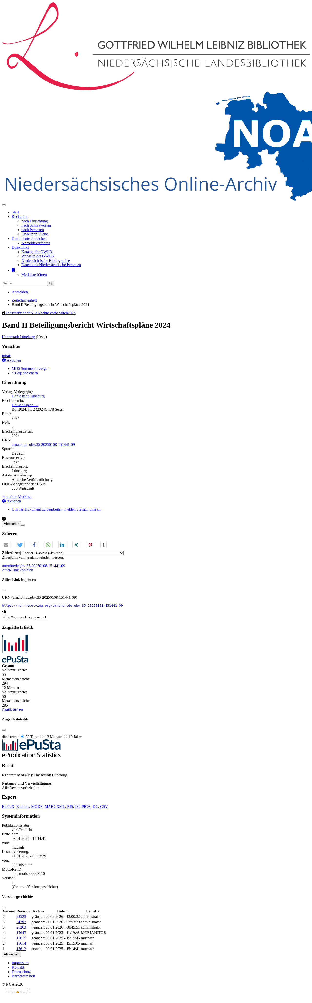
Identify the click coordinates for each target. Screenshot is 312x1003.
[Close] (4, 590)
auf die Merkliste (19, 497)
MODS (37, 806)
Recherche (20, 216)
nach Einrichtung (34, 221)
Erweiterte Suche (34, 234)
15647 (21, 933)
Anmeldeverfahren (35, 243)
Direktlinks (20, 247)
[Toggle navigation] (4, 205)
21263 (21, 927)
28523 (21, 916)
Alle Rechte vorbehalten (49, 313)
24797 (21, 922)
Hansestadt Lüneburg (18, 337)
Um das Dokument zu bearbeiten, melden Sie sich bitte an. (57, 509)
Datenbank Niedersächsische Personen (51, 265)
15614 (21, 943)
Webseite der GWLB (37, 256)
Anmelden (20, 292)
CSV (104, 806)
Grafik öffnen (12, 710)
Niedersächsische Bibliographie (45, 260)
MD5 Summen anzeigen (30, 368)
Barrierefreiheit (23, 976)
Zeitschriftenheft (24, 300)
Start (15, 212)
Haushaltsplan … (25, 405)
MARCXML (55, 806)
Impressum (20, 963)
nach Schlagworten (36, 225)
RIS (70, 806)
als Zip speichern (25, 373)
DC (95, 806)
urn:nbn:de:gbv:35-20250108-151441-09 (43, 444)
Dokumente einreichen (29, 238)
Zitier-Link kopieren (17, 570)
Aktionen (13, 360)
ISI (77, 806)
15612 (21, 949)
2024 (72, 313)
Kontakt (18, 967)
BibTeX (8, 806)
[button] (6, 544)
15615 (21, 938)
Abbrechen (11, 524)
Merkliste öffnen (34, 275)
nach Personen (32, 230)
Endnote (22, 806)
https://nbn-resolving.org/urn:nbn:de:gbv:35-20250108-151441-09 (62, 605)
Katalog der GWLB (36, 252)
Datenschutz (21, 972)
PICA (86, 806)
